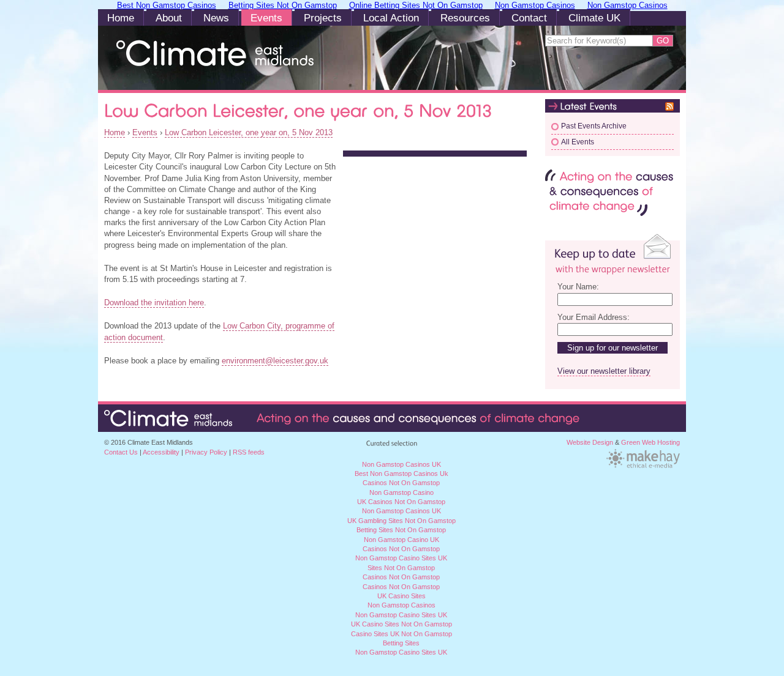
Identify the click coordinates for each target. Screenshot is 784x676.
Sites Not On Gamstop (401, 567)
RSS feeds (249, 452)
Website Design (590, 442)
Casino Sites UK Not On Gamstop (401, 633)
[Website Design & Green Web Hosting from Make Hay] (643, 466)
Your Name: (578, 286)
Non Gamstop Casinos (401, 605)
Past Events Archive (594, 126)
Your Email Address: (593, 317)
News (216, 18)
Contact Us (121, 452)
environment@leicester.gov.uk (275, 360)
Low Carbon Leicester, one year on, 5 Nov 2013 (249, 132)
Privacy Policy (206, 452)
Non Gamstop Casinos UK (401, 510)
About (169, 18)
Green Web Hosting (650, 442)
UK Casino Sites (401, 596)
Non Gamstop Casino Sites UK (401, 558)
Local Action (391, 18)
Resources (465, 18)
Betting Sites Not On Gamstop (401, 529)
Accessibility (161, 452)
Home (120, 18)
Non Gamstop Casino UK (401, 539)
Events (266, 18)
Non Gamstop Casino (401, 492)
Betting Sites (401, 643)
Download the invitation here (154, 302)
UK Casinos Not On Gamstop (401, 501)
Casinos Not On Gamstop (401, 548)
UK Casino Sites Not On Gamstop (401, 624)
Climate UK (594, 18)
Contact (529, 18)
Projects (323, 18)
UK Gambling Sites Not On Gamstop (401, 520)
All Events (577, 142)
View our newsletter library (603, 371)
